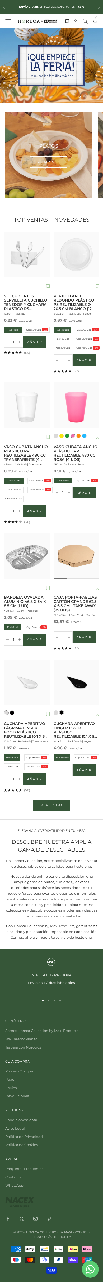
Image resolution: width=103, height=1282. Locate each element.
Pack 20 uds (14, 489)
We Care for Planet (21, 1039)
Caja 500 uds (36, 329)
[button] (48, 287)
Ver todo (51, 805)
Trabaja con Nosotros (23, 1047)
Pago (9, 1079)
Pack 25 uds (62, 338)
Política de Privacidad (24, 1136)
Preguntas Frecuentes (24, 1168)
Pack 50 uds (12, 766)
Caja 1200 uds (87, 338)
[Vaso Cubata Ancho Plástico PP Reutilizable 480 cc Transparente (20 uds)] (27, 405)
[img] (51, 65)
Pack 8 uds (12, 757)
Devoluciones (17, 1096)
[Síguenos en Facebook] (8, 1218)
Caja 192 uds (36, 757)
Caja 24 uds (36, 627)
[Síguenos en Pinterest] (49, 1218)
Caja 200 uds (85, 480)
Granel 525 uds (13, 498)
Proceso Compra (19, 1071)
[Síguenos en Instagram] (35, 1218)
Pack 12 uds (62, 329)
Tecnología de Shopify (51, 1237)
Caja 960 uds (87, 329)
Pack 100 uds (62, 347)
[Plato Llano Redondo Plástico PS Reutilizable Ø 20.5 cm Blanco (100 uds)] (76, 255)
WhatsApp (14, 1185)
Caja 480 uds (39, 489)
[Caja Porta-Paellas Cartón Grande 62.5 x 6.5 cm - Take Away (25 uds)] (76, 556)
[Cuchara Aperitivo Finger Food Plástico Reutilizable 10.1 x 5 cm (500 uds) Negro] (76, 682)
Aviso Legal (15, 1128)
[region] (51, 65)
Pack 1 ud (11, 329)
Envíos (11, 1088)
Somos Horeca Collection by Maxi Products (41, 1030)
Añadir (36, 343)
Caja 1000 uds (87, 347)
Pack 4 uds (14, 480)
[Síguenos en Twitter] (21, 1218)
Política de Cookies (21, 1145)
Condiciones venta (21, 1120)
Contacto (13, 1177)
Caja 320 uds (39, 480)
